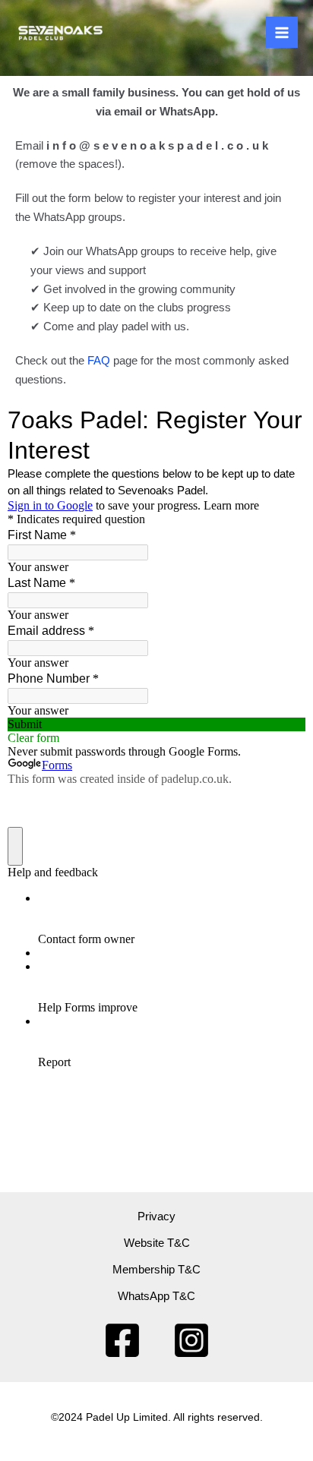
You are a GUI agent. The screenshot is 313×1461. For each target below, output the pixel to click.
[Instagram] (191, 1340)
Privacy (156, 1216)
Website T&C (157, 1243)
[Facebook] (122, 1340)
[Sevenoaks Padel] (60, 32)
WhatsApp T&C (156, 1296)
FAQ (98, 361)
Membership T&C (156, 1270)
